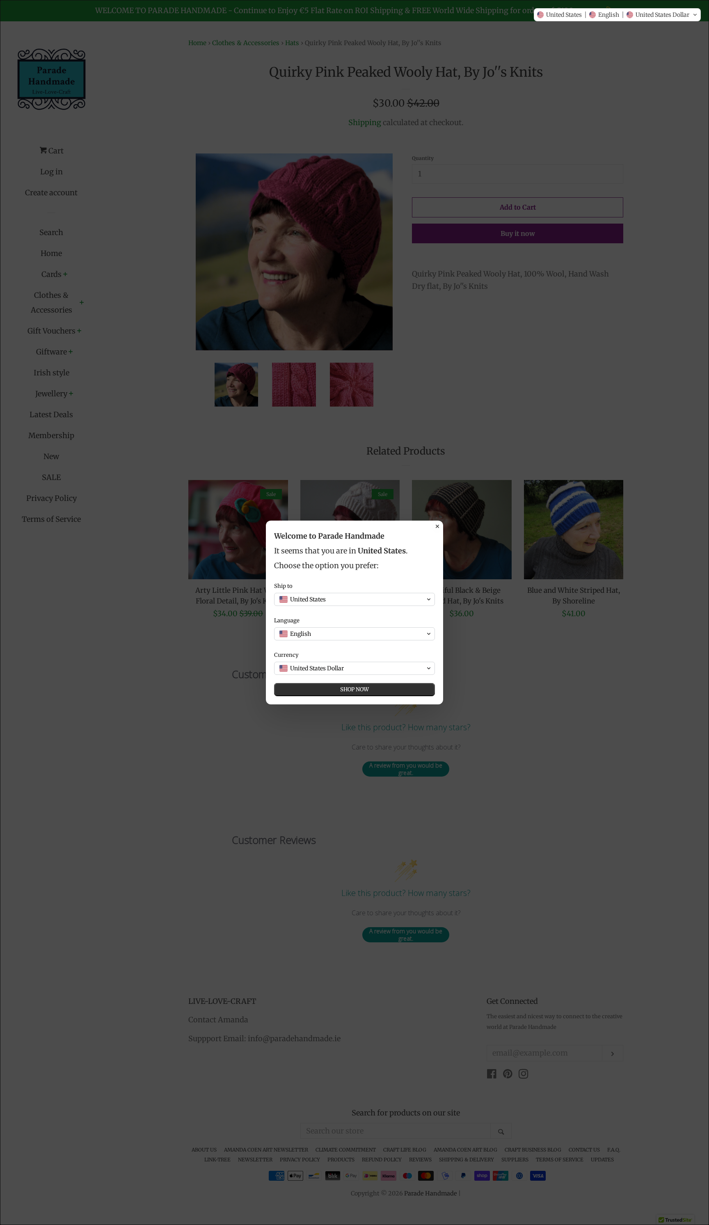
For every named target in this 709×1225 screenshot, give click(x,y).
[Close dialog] (437, 526)
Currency (286, 654)
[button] (617, 14)
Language (287, 620)
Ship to (283, 586)
